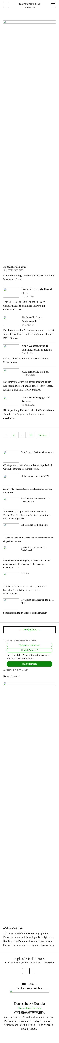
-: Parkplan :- (29, 630)
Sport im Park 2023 (15, 266)
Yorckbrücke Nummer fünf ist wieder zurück (35, 500)
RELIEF (25, 573)
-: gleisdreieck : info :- (29, 3)
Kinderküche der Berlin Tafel (34, 525)
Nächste (42, 435)
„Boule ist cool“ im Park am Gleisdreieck (34, 549)
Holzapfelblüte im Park (35, 371)
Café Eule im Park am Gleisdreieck (37, 452)
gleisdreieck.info (13, 928)
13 (31, 435)
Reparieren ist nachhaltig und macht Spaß (37, 601)
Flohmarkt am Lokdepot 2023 (35, 476)
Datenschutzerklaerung (29, 1008)
